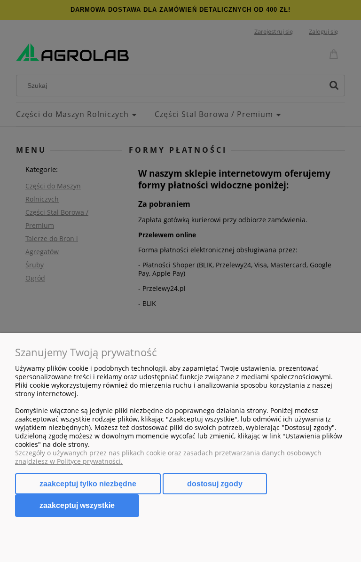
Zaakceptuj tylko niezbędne (87, 484)
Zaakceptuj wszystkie (77, 505)
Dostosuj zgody (215, 484)
